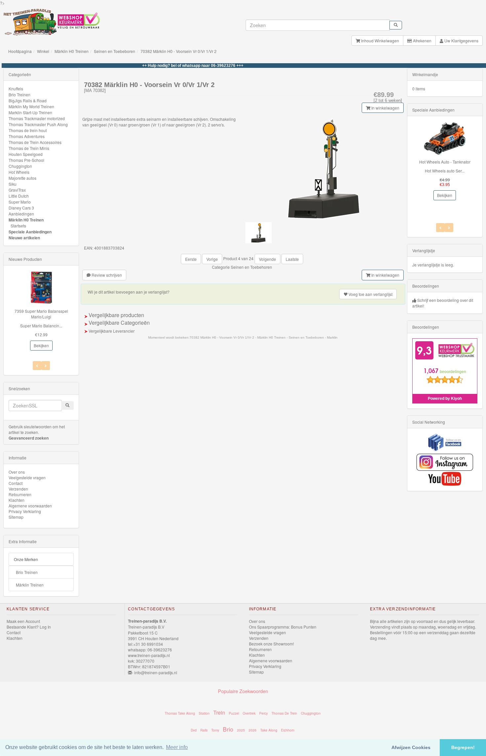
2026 (253, 730)
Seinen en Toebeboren (114, 51)
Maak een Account (23, 621)
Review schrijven (106, 275)
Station (204, 713)
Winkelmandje (425, 74)
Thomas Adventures (27, 136)
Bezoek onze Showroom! (271, 643)
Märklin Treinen (30, 585)
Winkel (43, 51)
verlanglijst (370, 294)
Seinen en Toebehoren (251, 267)
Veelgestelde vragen (27, 477)
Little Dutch (19, 196)
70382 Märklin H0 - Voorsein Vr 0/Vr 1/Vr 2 (179, 51)
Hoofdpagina (20, 51)
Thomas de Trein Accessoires (35, 142)
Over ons (17, 472)
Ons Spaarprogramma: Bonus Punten (282, 627)
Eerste (191, 259)
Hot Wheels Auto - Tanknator (444, 162)
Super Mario (20, 202)
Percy (263, 713)
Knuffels (16, 88)
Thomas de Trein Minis (29, 148)
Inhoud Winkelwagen (379, 40)
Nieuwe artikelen (24, 238)
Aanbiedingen (21, 213)
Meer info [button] (177, 747)
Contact (15, 483)
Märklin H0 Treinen (72, 51)
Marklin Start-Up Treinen (30, 112)
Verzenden (18, 489)
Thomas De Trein (284, 713)
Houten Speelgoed (26, 154)
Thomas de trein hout (28, 130)
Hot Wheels (19, 172)
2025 (241, 730)
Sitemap (16, 517)
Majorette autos (22, 178)
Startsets (18, 225)
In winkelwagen (384, 108)
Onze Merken (26, 559)
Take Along (268, 730)
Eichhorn (288, 730)
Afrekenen (421, 40)
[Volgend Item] (37, 365)
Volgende (267, 259)
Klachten (16, 500)
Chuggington (20, 166)
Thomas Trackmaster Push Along (38, 124)
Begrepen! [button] (463, 747)
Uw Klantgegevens (460, 40)
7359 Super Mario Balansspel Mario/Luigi (41, 313)
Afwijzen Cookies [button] (410, 747)
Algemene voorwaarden (30, 505)
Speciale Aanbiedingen (30, 232)
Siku (13, 184)
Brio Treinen (19, 94)
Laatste (292, 259)
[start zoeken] (395, 25)
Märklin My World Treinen (31, 106)
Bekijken (41, 345)
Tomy (215, 730)
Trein (219, 712)
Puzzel (234, 713)
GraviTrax (17, 190)
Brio (228, 729)
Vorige (212, 259)
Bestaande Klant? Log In (29, 627)
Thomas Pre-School (26, 160)
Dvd (194, 730)
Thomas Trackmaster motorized (37, 118)
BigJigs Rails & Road (28, 100)
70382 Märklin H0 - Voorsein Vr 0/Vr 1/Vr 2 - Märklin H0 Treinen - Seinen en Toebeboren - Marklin (263, 337)
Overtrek (249, 713)
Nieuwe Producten (25, 259)
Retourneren (20, 494)
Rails (204, 730)
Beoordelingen (425, 286)
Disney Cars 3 (21, 208)
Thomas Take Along (180, 713)
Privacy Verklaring (25, 511)
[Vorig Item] (45, 365)
